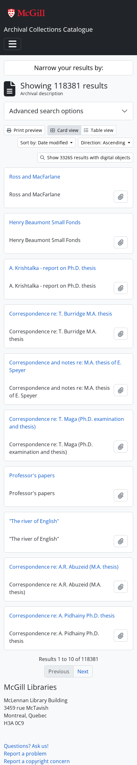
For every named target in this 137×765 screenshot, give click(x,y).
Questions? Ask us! (26, 745)
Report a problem (25, 753)
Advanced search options (46, 111)
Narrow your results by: (68, 67)
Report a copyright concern (37, 761)
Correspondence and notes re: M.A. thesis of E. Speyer (65, 366)
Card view (67, 130)
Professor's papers (32, 475)
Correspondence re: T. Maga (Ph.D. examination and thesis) (66, 422)
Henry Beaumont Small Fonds (45, 222)
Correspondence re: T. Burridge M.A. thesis (60, 313)
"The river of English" (34, 521)
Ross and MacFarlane (34, 176)
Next (83, 671)
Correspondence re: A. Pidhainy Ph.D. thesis (62, 615)
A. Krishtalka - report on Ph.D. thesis (52, 268)
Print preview (27, 130)
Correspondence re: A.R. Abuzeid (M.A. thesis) (64, 566)
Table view (101, 130)
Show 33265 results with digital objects (88, 157)
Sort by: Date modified (44, 143)
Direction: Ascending (103, 143)
